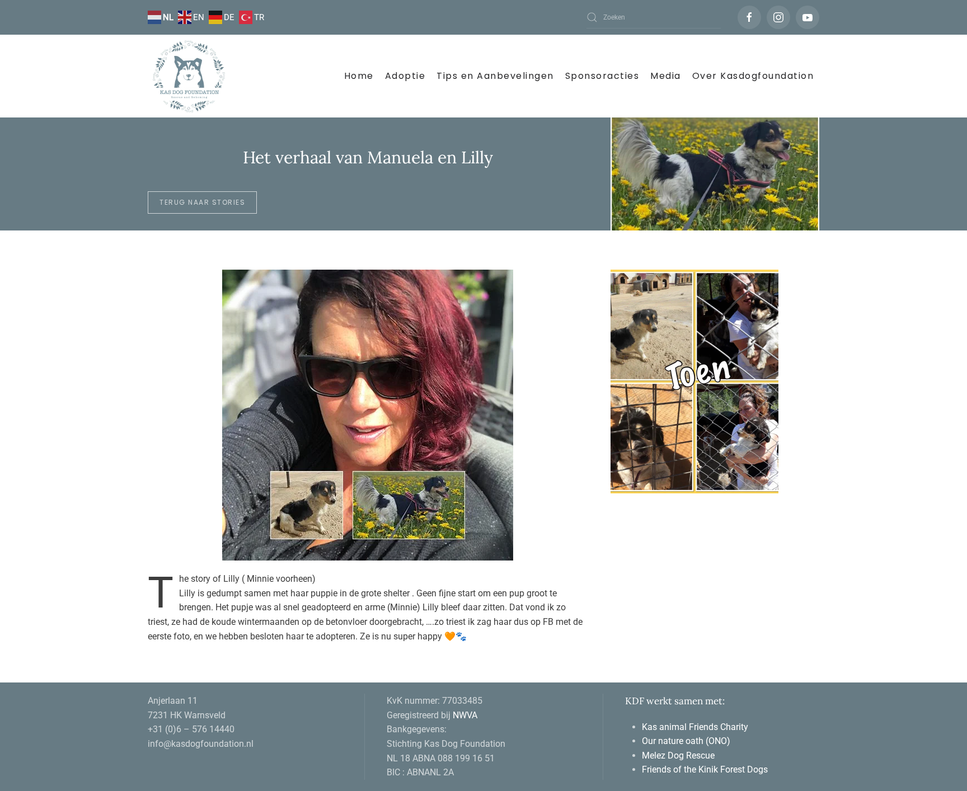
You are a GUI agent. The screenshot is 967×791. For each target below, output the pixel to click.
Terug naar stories (202, 202)
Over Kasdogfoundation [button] (753, 75)
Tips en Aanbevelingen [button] (495, 75)
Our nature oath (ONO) (687, 741)
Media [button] (665, 75)
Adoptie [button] (405, 75)
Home (359, 75)
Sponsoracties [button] (602, 75)
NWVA (465, 715)
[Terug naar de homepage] (190, 76)
